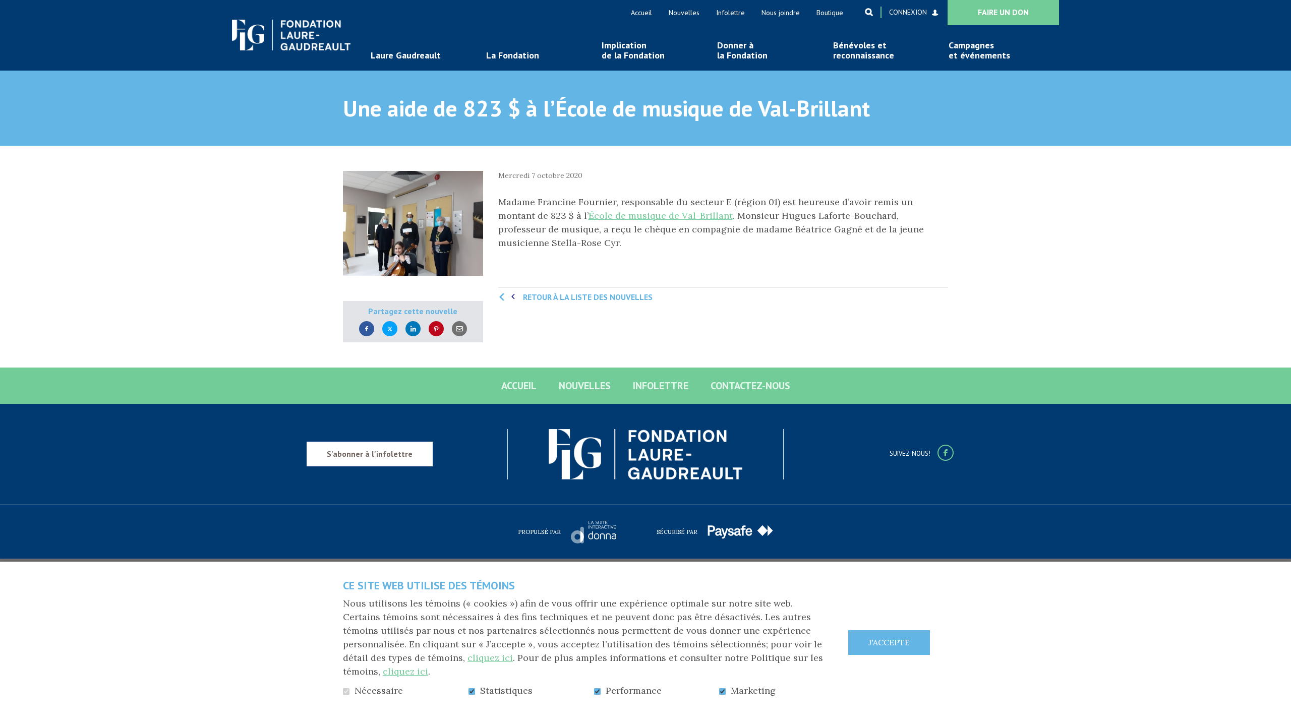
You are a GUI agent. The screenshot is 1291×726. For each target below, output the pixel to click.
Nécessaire (379, 691)
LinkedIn (413, 329)
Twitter (389, 329)
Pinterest (436, 329)
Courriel (459, 329)
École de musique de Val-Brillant (661, 216)
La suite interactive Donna (593, 531)
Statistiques (506, 691)
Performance (634, 691)
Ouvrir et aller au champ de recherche (869, 12)
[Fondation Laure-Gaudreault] (291, 35)
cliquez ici (490, 657)
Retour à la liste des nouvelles (588, 297)
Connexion (908, 12)
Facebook (366, 329)
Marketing (753, 691)
